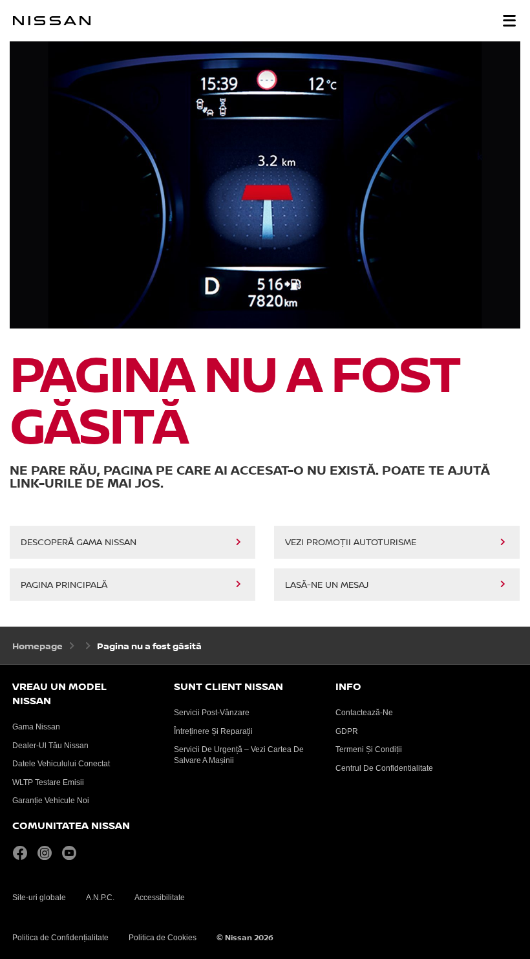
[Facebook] (23, 853)
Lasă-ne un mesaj (326, 585)
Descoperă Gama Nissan (78, 542)
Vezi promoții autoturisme (350, 542)
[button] (509, 20)
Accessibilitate (159, 897)
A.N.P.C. (100, 897)
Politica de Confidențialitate (60, 937)
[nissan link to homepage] (51, 20)
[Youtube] (72, 853)
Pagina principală (64, 585)
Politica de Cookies (162, 937)
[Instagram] (48, 853)
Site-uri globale (39, 897)
